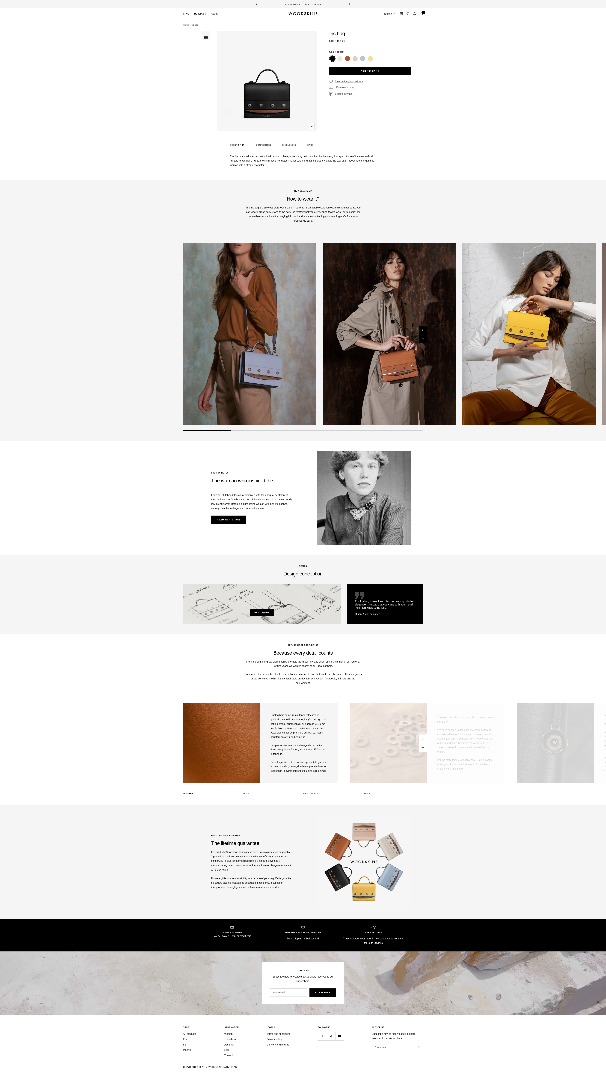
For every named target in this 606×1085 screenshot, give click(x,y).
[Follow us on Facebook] (322, 1036)
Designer (229, 1044)
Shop (186, 13)
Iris (184, 1044)
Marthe (187, 1049)
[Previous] (423, 738)
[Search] (408, 13)
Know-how (230, 1039)
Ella (185, 1039)
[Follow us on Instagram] (331, 1036)
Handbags (200, 13)
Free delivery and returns (349, 81)
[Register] (418, 1047)
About (214, 13)
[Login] (414, 13)
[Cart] (421, 13)
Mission (228, 1034)
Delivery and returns (278, 1044)
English (388, 13)
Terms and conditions (278, 1034)
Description (237, 145)
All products (189, 1034)
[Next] (423, 747)
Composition (263, 145)
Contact (228, 1055)
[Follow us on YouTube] (339, 1036)
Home (186, 25)
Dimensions (289, 145)
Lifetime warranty (344, 87)
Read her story (229, 519)
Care (310, 145)
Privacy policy (274, 1039)
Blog (226, 1049)
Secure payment (344, 93)
